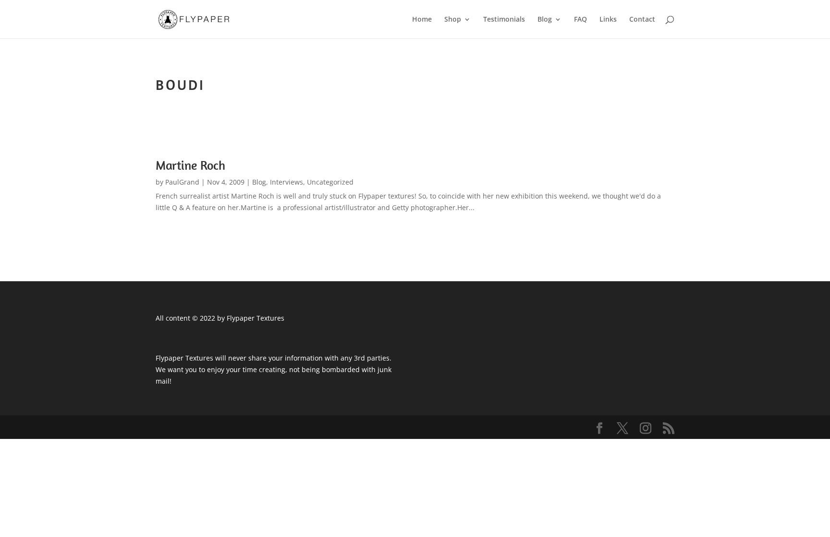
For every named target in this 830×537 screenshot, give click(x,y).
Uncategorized (330, 182)
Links (608, 20)
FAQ (580, 20)
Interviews (286, 182)
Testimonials (504, 20)
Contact (642, 20)
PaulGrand (182, 182)
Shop (452, 20)
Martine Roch (190, 165)
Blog (544, 20)
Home (422, 20)
